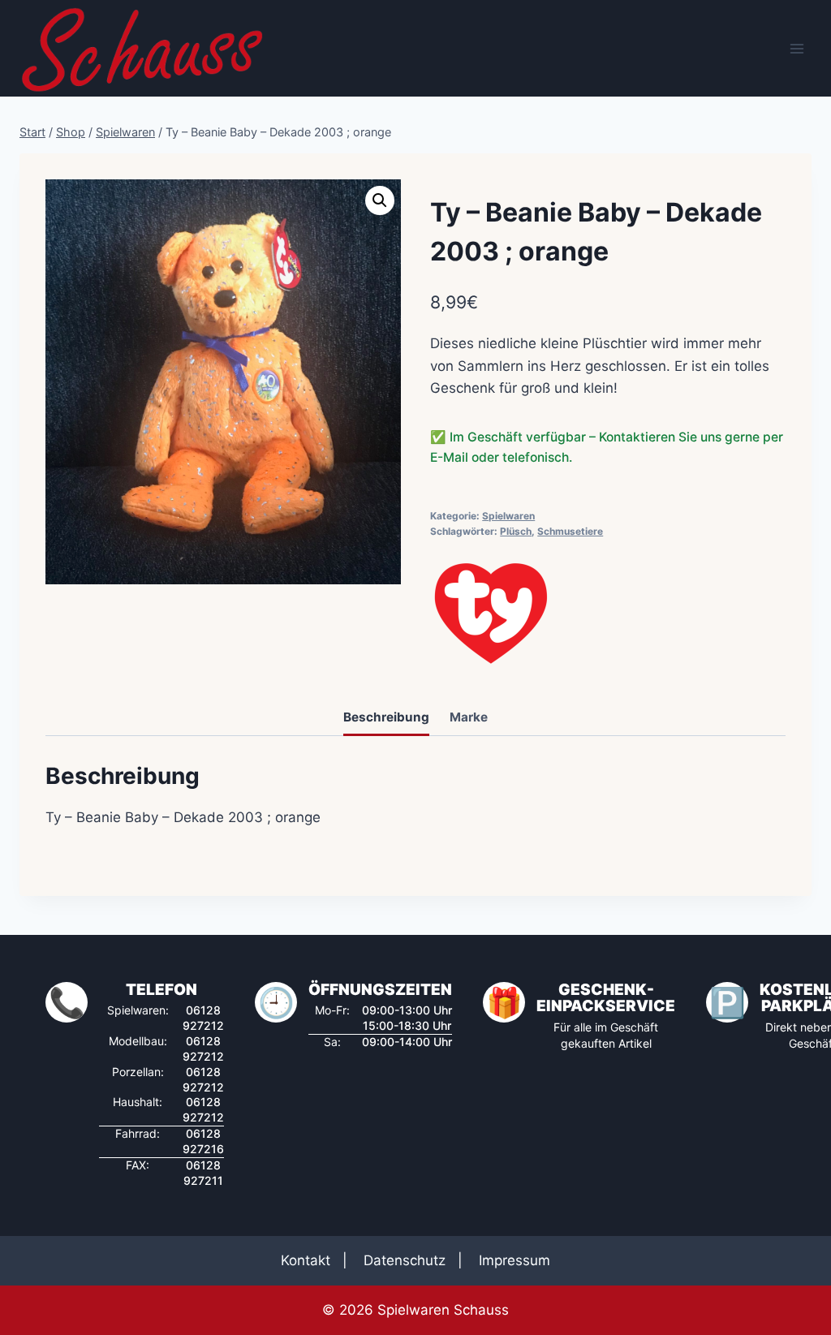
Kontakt (305, 1260)
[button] (379, 200)
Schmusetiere (570, 531)
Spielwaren (508, 516)
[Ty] (491, 613)
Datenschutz (405, 1260)
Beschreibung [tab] (386, 717)
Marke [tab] (469, 717)
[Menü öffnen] (796, 48)
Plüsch (516, 531)
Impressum (514, 1260)
